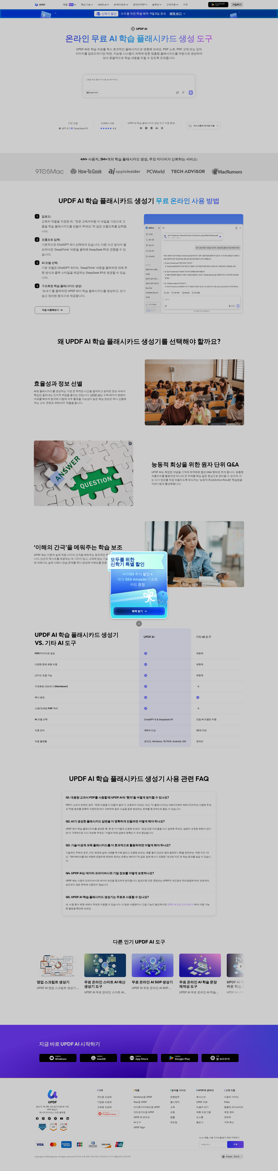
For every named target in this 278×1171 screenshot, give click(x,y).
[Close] (139, 624)
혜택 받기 (137, 611)
